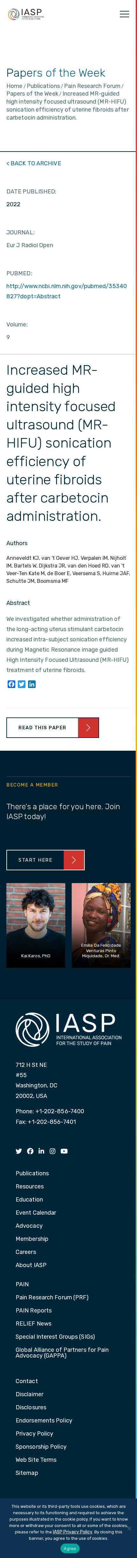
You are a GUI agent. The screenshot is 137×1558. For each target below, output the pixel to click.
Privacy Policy (34, 1434)
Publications (32, 1173)
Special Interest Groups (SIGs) (55, 1337)
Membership (32, 1239)
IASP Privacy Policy (72, 1532)
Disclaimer (29, 1394)
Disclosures (31, 1408)
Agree (70, 1548)
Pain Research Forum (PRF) (52, 1298)
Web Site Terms (36, 1460)
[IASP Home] (26, 14)
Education (29, 1200)
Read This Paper (42, 728)
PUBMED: (19, 273)
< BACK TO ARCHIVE (33, 163)
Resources (30, 1187)
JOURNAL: (20, 232)
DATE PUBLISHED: (31, 191)
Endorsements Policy (44, 1421)
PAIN (22, 1284)
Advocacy (29, 1226)
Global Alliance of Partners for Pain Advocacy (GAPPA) (62, 1353)
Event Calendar (36, 1213)
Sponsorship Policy (41, 1447)
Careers (26, 1252)
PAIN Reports (34, 1311)
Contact (27, 1381)
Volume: (17, 324)
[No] (129, 1528)
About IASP (31, 1265)
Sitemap (27, 1473)
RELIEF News (33, 1324)
